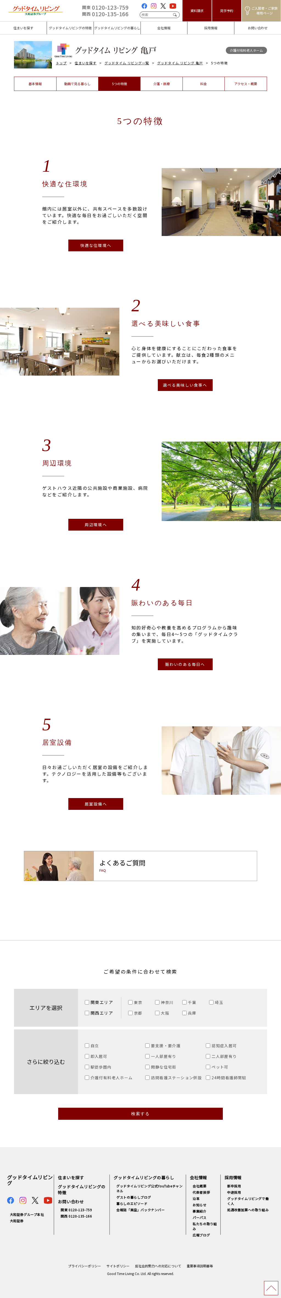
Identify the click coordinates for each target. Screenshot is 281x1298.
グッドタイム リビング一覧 (127, 63)
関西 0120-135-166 (76, 1216)
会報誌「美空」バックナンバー (140, 1209)
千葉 (192, 1002)
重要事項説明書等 (200, 1266)
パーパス (199, 1217)
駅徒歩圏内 (101, 1067)
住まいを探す (13, 24)
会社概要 (199, 1186)
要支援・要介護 (166, 1045)
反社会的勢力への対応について (158, 1266)
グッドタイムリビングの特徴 (69, 26)
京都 (138, 1013)
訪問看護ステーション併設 (176, 1077)
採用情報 (196, 24)
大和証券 (17, 1220)
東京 (138, 1002)
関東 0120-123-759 (76, 1209)
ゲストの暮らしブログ (133, 1197)
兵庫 (192, 1013)
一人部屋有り (163, 1056)
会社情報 (149, 24)
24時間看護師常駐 (229, 1077)
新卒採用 (234, 1186)
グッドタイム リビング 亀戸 (180, 63)
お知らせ (199, 1204)
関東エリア (102, 1002)
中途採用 (234, 1192)
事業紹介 (199, 1211)
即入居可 (99, 1056)
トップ (61, 63)
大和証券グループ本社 (27, 1214)
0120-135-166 (105, 14)
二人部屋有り (224, 1056)
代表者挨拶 (201, 1192)
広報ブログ (201, 1235)
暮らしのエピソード (131, 1203)
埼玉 (219, 1002)
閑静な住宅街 (163, 1067)
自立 (95, 1045)
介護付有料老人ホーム (112, 1077)
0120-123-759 (105, 7)
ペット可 (220, 1067)
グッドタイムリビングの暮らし (116, 26)
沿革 (196, 1198)
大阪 (165, 1013)
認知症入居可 (224, 1045)
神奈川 (167, 1002)
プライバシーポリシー (84, 1266)
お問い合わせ (247, 24)
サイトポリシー (118, 1266)
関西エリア (102, 1013)
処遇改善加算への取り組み (248, 1209)
